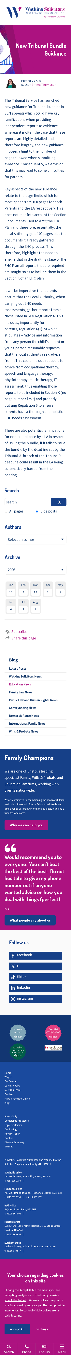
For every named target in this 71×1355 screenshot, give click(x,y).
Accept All (17, 1329)
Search (12, 490)
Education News (20, 684)
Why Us (8, 1077)
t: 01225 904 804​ (13, 1213)
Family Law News (20, 692)
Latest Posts (17, 668)
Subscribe (19, 631)
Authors (13, 527)
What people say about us (30, 920)
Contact (9, 1094)
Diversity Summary (14, 1142)
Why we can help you (26, 824)
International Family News (27, 723)
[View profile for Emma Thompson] (11, 83)
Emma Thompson (44, 85)
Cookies (9, 1138)
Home (8, 1072)
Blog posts (48, 511)
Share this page (23, 638)
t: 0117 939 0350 (13, 1180)
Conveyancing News (22, 708)
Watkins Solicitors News (25, 676)
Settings (42, 1329)
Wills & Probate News (23, 731)
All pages (16, 511)
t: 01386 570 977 (13, 1250)
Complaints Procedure (17, 1120)
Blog (13, 660)
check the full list (15, 1300)
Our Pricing (11, 1129)
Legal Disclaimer (13, 1125)
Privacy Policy (12, 1133)
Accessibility (11, 1116)
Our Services (11, 1081)
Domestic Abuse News (24, 716)
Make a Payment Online (17, 1098)
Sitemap (9, 1146)
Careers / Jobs (12, 1085)
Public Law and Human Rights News (33, 700)
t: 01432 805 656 (13, 1234)
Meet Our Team (13, 1090)
